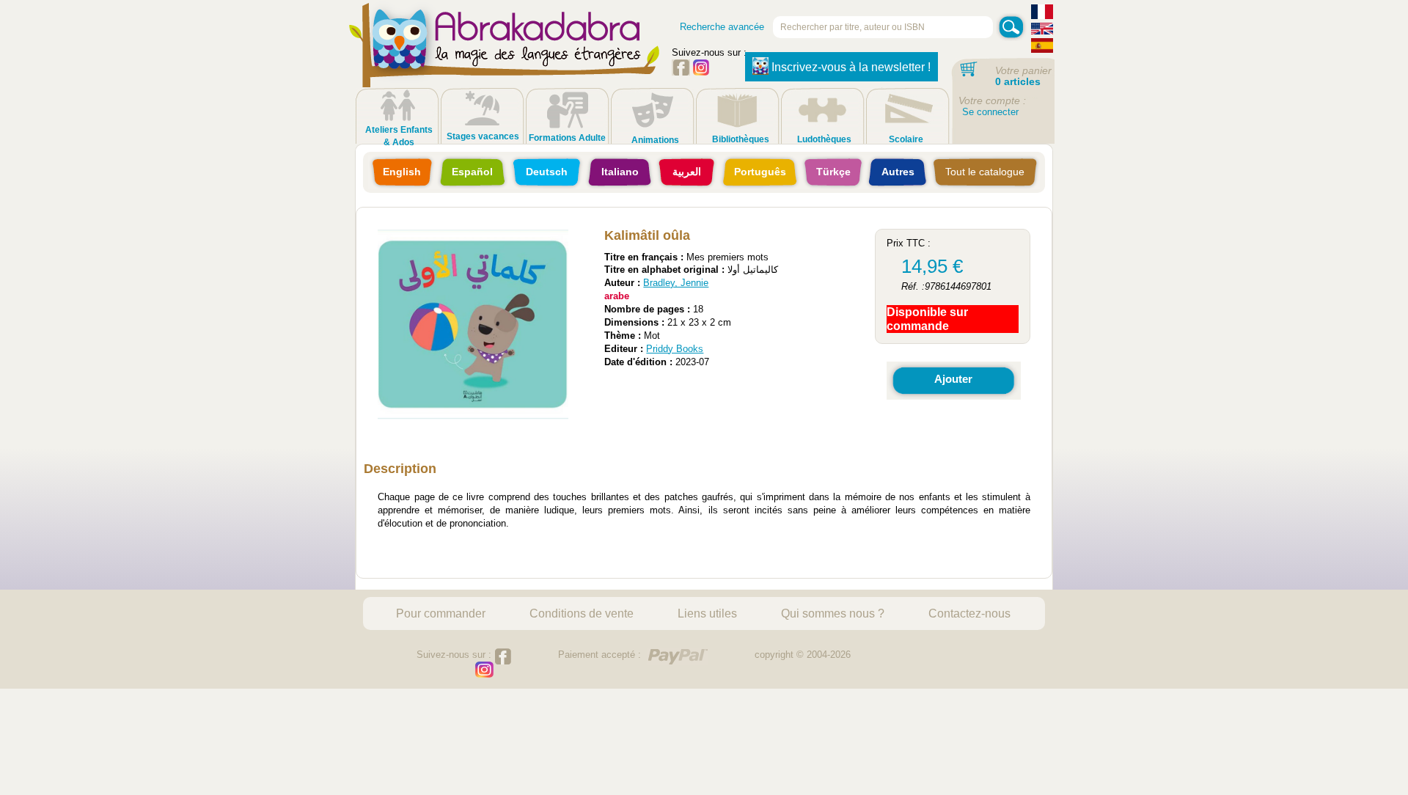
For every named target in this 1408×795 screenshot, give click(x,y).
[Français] (1042, 13)
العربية (686, 171)
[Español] (1042, 47)
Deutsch (547, 171)
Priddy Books (674, 348)
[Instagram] (701, 72)
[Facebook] (681, 72)
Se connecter (990, 111)
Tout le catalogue (984, 171)
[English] (1042, 30)
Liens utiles (707, 613)
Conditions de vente (581, 613)
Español (472, 171)
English (402, 171)
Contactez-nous (969, 613)
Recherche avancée (722, 26)
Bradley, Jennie (675, 282)
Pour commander (440, 613)
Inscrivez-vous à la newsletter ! (851, 67)
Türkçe (833, 171)
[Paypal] (677, 656)
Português (760, 171)
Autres (897, 171)
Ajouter (953, 379)
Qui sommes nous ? (832, 613)
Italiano (620, 171)
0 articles (1018, 81)
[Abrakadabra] (504, 58)
